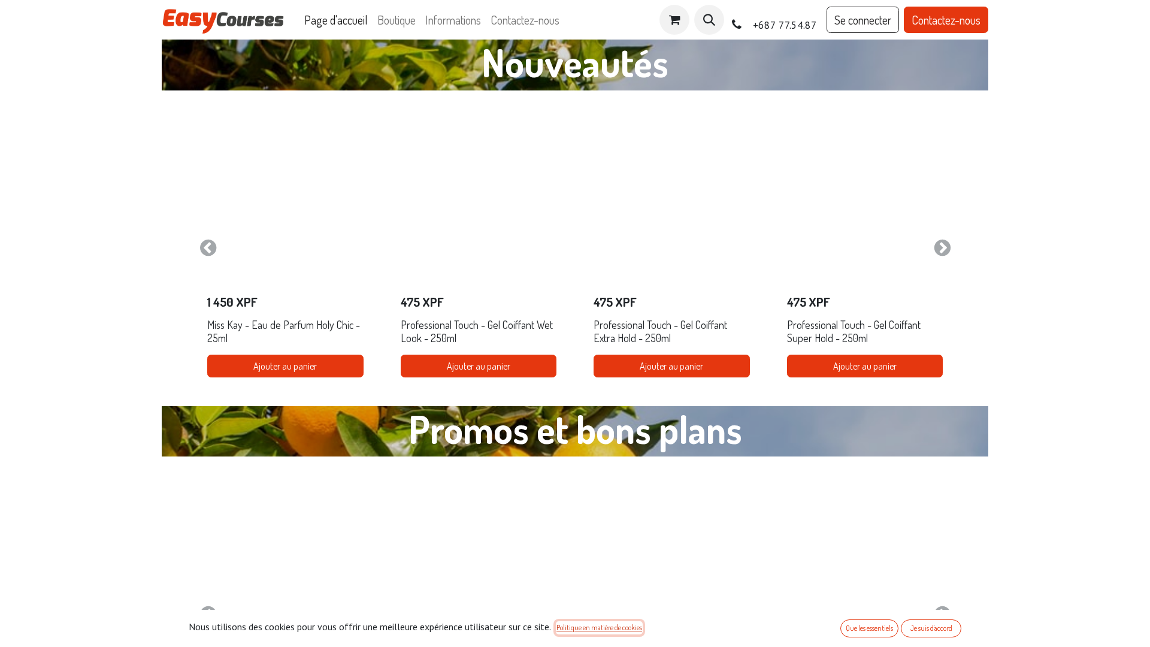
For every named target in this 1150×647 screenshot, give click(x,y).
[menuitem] (336, 20)
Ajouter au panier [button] (285, 366)
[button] (709, 20)
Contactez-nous (946, 20)
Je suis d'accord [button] (931, 628)
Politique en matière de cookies (599, 627)
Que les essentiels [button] (869, 628)
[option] (575, 248)
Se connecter (862, 20)
